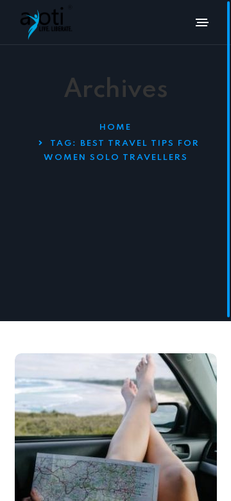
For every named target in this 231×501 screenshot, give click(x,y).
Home (115, 127)
